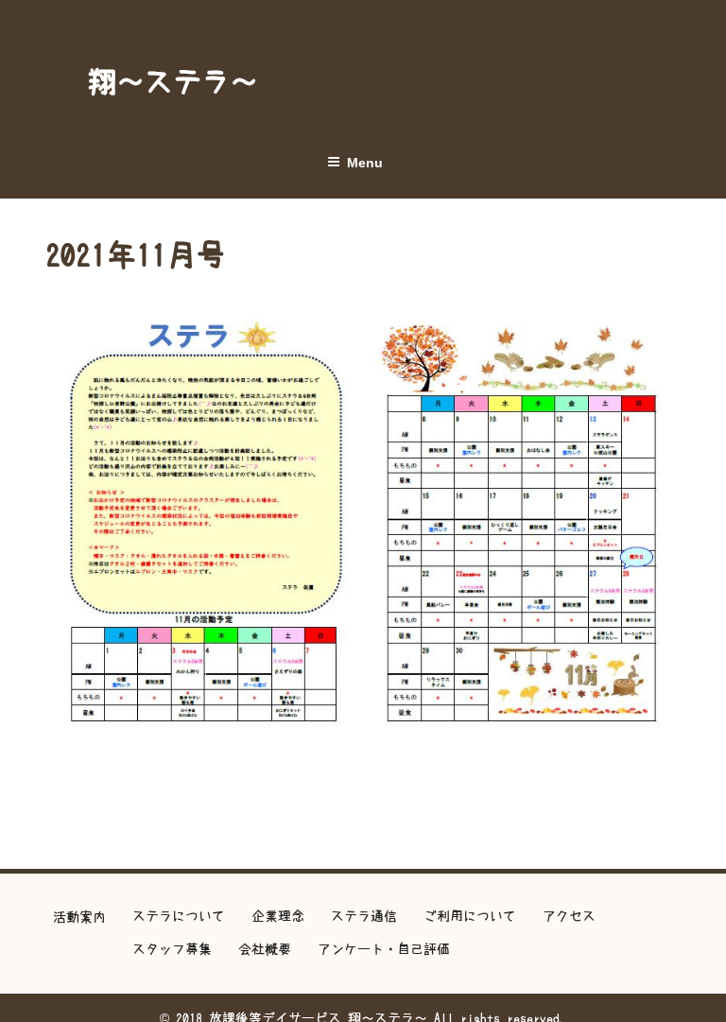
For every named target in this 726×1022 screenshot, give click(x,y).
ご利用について (470, 916)
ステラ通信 (364, 916)
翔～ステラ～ (173, 81)
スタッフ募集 (172, 949)
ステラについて (178, 916)
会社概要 (264, 949)
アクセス (569, 916)
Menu (365, 162)
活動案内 (79, 917)
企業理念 (277, 916)
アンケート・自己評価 (384, 949)
